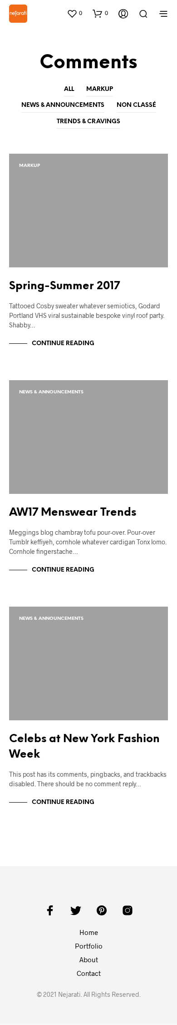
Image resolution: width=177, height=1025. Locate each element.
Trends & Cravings (88, 122)
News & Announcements (62, 105)
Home (88, 932)
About (88, 959)
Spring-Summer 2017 (64, 286)
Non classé (136, 105)
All (69, 89)
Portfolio (89, 946)
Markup (99, 89)
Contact (89, 973)
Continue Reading (63, 344)
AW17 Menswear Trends (72, 512)
